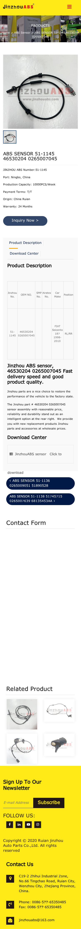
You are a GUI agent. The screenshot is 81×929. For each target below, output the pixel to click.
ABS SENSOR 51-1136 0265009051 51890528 (30, 483)
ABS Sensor (22, 33)
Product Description (25, 243)
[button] (77, 86)
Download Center (24, 253)
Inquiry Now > (25, 221)
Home (6, 33)
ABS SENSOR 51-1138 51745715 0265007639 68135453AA (36, 499)
